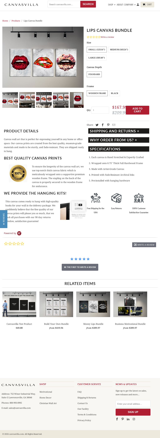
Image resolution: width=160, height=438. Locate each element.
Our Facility (83, 408)
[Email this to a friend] (113, 125)
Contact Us (83, 403)
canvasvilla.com (16, 434)
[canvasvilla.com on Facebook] (117, 419)
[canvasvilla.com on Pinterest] (123, 419)
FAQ (80, 391)
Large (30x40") (96, 57)
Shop (112, 4)
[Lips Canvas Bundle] (43, 57)
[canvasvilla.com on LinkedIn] (128, 419)
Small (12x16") (96, 49)
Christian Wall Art (48, 403)
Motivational (46, 391)
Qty (89, 110)
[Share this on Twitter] (96, 125)
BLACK (114, 93)
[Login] (138, 5)
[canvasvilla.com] (21, 5)
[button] (144, 244)
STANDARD (94, 74)
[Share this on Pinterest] (107, 125)
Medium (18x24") (119, 49)
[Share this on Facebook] (102, 125)
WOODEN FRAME (97, 93)
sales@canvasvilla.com (20, 408)
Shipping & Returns (87, 397)
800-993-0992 (15, 402)
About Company (126, 4)
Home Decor (45, 397)
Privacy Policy (84, 420)
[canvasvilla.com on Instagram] (134, 419)
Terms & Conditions (87, 414)
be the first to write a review (80, 267)
